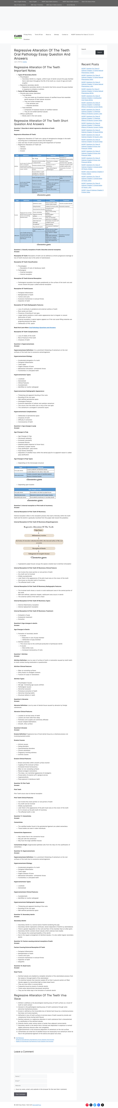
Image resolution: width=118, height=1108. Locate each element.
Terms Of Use (39, 34)
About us (48, 34)
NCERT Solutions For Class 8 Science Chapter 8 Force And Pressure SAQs (90, 153)
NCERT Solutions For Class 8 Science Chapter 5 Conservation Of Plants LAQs (91, 185)
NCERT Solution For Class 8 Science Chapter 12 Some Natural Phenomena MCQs (92, 91)
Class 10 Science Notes (20, 4)
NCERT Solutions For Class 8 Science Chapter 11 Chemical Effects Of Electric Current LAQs (91, 111)
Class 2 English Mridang (20, 1)
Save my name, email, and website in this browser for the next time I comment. (41, 1089)
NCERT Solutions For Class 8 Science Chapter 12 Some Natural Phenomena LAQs (92, 84)
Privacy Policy (28, 34)
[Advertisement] (59, 18)
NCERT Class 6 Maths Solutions (50, 1)
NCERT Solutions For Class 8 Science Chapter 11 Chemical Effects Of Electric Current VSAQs (92, 125)
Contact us (65, 34)
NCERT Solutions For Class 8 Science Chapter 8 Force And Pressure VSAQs (90, 146)
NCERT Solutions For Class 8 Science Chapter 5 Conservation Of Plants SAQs (91, 178)
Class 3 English (33, 1)
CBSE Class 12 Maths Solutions (54, 4)
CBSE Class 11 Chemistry (37, 4)
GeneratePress (36, 1105)
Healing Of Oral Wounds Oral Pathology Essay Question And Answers (34, 1041)
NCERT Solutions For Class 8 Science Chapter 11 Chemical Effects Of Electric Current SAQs (91, 118)
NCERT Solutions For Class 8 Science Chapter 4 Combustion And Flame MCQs (91, 98)
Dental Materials (71, 4)
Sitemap (56, 34)
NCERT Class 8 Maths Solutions (71, 1)
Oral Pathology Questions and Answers (42, 327)
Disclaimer (27, 39)
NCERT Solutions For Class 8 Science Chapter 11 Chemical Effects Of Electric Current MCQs (92, 105)
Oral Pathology (20, 1038)
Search (83, 49)
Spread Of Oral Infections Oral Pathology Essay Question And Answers (35, 1039)
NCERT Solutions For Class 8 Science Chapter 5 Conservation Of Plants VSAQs (91, 167)
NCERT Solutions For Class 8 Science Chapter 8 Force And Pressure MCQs (90, 160)
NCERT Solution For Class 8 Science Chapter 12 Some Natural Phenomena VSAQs (92, 70)
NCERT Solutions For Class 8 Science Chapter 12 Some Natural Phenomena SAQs (92, 77)
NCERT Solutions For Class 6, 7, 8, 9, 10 (82, 34)
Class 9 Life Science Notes (88, 1)
